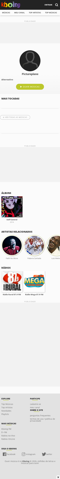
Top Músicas (7, 404)
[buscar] (56, 4)
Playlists (5, 414)
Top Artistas (7, 407)
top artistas (35, 12)
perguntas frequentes (40, 415)
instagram (30, 454)
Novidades (6, 410)
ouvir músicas (31, 86)
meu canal (19, 12)
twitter (49, 454)
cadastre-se (35, 404)
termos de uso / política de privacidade (42, 420)
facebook (11, 454)
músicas (6, 12)
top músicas (51, 12)
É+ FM (4, 432)
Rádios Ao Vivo (8, 435)
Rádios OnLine (8, 439)
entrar (48, 5)
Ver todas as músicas (16, 117)
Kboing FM (6, 429)
